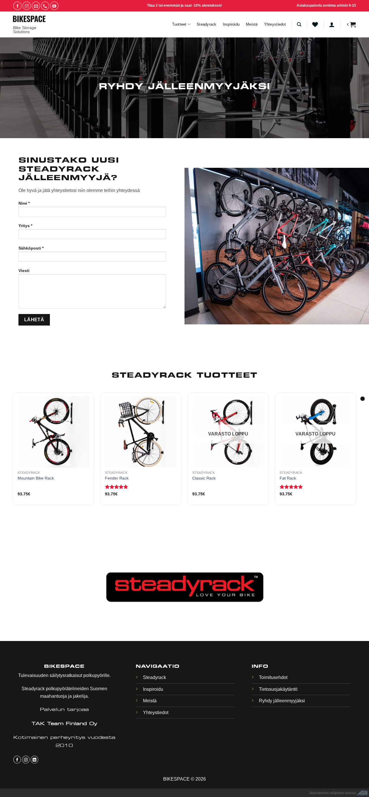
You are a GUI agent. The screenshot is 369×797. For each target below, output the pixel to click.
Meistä (252, 24)
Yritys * (25, 225)
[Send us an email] (36, 5)
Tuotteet (179, 24)
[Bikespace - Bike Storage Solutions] (29, 19)
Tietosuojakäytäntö (278, 689)
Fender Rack (117, 478)
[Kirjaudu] (332, 24)
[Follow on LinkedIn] (34, 760)
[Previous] (13, 460)
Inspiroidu (231, 24)
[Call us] (45, 5)
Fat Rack (288, 478)
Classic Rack (204, 478)
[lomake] (362, 398)
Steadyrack (206, 24)
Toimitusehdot (273, 677)
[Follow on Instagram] (26, 5)
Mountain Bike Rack (36, 478)
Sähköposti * (31, 248)
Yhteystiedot (275, 24)
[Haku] (299, 24)
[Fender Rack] (141, 432)
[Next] (356, 460)
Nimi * (24, 203)
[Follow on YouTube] (54, 5)
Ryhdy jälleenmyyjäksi (282, 700)
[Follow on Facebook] (17, 5)
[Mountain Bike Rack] (54, 432)
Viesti (23, 270)
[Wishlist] (315, 24)
